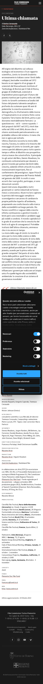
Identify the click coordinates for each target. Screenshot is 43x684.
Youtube (24, 640)
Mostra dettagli (29, 366)
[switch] (36, 341)
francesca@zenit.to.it (10, 582)
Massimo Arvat (7, 450)
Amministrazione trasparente (16, 627)
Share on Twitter (10, 35)
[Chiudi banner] (39, 292)
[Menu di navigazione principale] (40, 3)
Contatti (12, 630)
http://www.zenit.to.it (10, 589)
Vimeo (30, 640)
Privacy (19, 630)
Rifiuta (21, 389)
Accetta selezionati (21, 381)
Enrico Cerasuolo (10, 23)
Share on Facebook (4, 35)
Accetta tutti (21, 374)
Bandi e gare (32, 627)
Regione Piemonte (22, 665)
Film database (8, 9)
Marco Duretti (7, 395)
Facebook (12, 640)
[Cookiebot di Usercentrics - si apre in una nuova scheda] (25, 292)
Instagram (18, 640)
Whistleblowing (18, 632)
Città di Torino (21, 655)
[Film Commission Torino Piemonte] (21, 3)
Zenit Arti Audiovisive (10, 463)
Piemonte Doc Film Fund (11, 479)
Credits (28, 632)
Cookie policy (29, 630)
